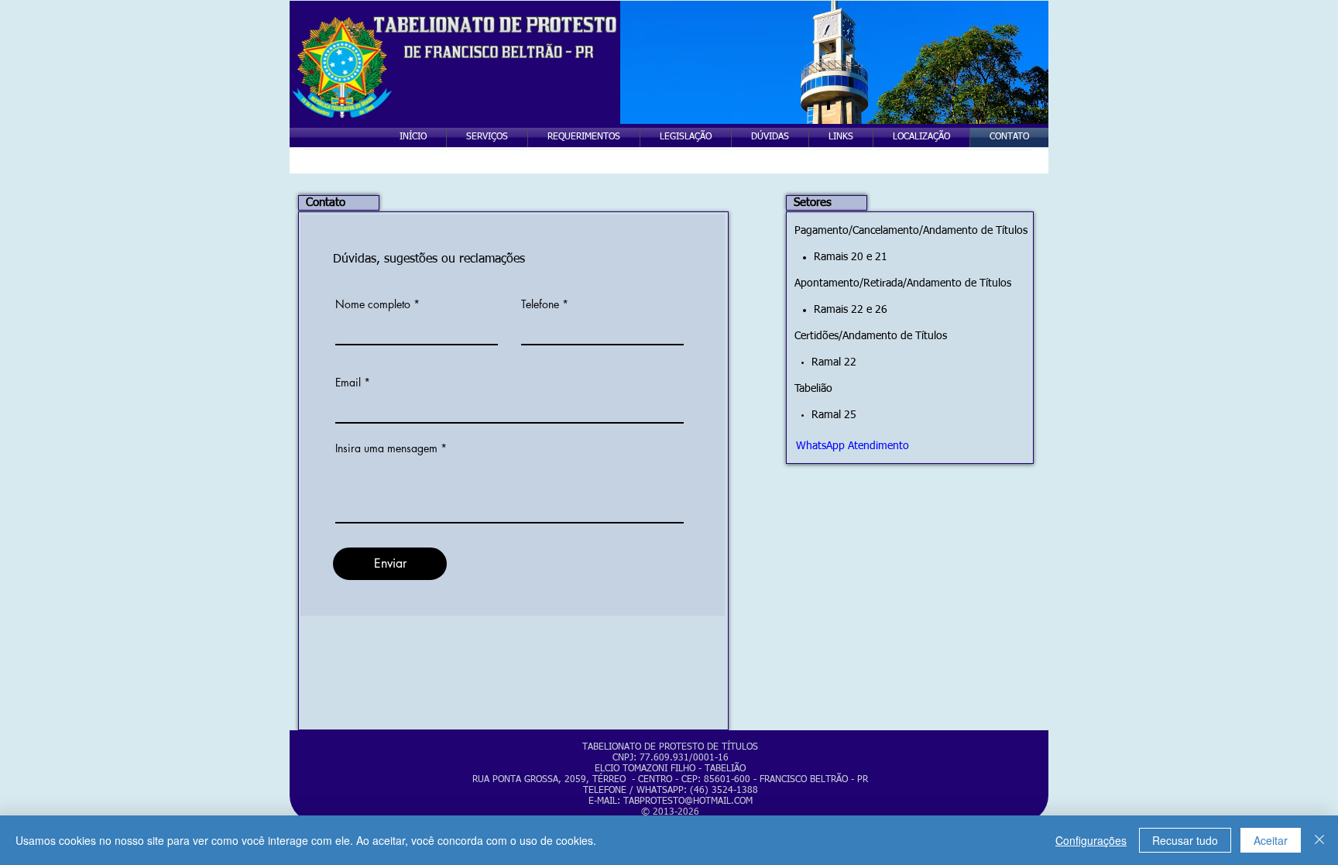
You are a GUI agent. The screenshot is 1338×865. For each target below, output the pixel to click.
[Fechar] (1319, 840)
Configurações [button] (1091, 840)
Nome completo (372, 304)
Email (348, 382)
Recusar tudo (1185, 840)
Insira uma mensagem (386, 448)
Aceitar (1271, 840)
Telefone (540, 304)
